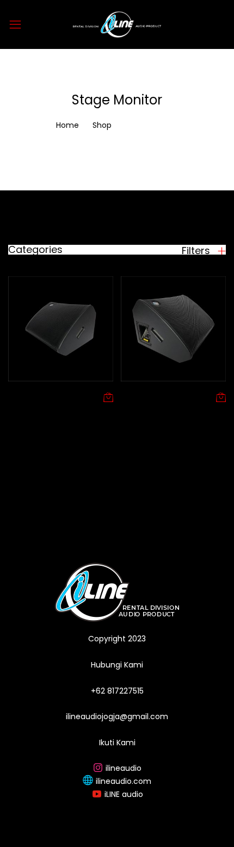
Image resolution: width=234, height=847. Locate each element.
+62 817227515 (117, 690)
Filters (197, 251)
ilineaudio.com (123, 781)
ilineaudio (123, 768)
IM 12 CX (24, 396)
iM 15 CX (136, 396)
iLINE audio (123, 794)
